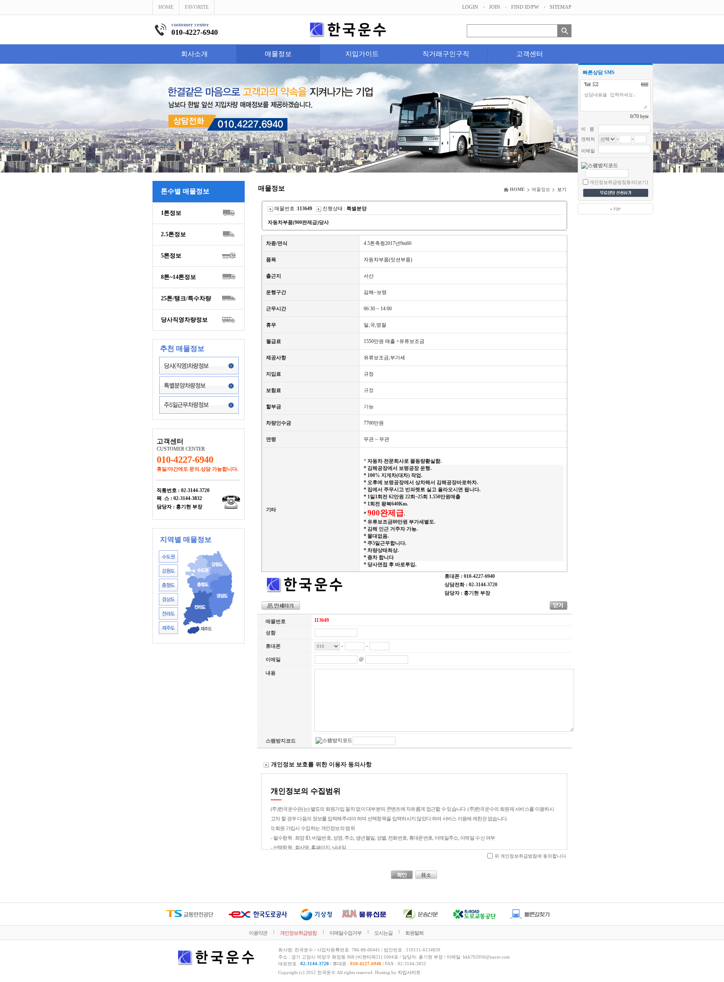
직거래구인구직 (445, 53)
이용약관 (258, 933)
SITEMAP (560, 7)
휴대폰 (273, 646)
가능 (369, 407)
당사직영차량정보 (184, 320)
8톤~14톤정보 (178, 277)
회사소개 (194, 53)
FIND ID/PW (525, 7)
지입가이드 (362, 53)
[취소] (426, 875)
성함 (271, 633)
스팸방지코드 (281, 741)
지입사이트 (409, 972)
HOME (165, 7)
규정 (369, 390)
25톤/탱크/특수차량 (186, 298)
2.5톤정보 (173, 234)
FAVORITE (197, 7)
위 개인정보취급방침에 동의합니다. (530, 855)
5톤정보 (171, 256)
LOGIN (470, 7)
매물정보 (278, 53)
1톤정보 (171, 213)
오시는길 (383, 933)
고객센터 (529, 53)
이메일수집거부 (345, 933)
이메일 (273, 659)
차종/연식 (276, 243)
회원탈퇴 (414, 933)
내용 (271, 673)
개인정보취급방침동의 (613, 182)
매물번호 (276, 621)
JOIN (494, 7)
